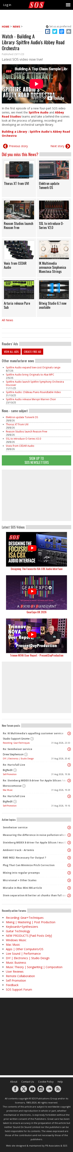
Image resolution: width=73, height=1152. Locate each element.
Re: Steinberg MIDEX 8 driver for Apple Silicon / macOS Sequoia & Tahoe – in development (35, 780)
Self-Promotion (10, 774)
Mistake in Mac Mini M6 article (22, 888)
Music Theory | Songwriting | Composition (34, 967)
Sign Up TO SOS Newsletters (37, 460)
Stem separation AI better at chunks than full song (35, 895)
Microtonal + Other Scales (19, 880)
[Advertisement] (36, 495)
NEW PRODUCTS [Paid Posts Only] (29, 936)
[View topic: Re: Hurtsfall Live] (69, 765)
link (19, 177)
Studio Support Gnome (16, 738)
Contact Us (27, 1081)
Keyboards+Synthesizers (22, 927)
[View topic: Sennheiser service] (69, 827)
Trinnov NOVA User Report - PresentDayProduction (36, 655)
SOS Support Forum (19, 989)
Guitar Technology (18, 931)
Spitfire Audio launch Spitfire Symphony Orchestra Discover (35, 383)
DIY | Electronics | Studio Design (18, 758)
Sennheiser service (15, 827)
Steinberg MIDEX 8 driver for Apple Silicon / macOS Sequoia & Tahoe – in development (35, 842)
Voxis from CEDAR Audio (20, 446)
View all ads (11, 351)
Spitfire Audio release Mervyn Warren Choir (31, 399)
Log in (7, 5)
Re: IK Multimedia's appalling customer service (33, 733)
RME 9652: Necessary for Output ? (24, 857)
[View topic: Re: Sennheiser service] (69, 749)
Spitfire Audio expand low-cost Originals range (33, 367)
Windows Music (16, 940)
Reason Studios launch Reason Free (26, 431)
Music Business (16, 962)
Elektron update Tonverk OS (22, 417)
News (16, 26)
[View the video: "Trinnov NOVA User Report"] (36, 635)
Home (5, 26)
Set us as (60, 26)
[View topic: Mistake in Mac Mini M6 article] (69, 888)
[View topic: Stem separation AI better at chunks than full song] (69, 895)
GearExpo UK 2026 (36, 612)
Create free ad (32, 351)
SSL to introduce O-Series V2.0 (23, 438)
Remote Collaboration (20, 976)
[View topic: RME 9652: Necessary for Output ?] (69, 858)
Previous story (18, 146)
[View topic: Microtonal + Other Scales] (69, 880)
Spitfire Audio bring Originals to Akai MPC (30, 374)
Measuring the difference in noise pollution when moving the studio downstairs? (35, 835)
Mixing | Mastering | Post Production (30, 922)
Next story (57, 146)
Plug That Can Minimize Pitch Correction (29, 865)
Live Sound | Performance (23, 953)
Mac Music (8, 790)
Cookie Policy (46, 1081)
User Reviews (15, 971)
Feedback (12, 985)
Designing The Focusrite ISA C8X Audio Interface (36, 569)
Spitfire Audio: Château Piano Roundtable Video (33, 392)
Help (60, 1081)
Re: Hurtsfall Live (14, 765)
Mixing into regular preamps (21, 872)
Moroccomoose (12, 786)
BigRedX (8, 770)
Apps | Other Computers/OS (24, 949)
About (13, 1081)
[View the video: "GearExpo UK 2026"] (36, 592)
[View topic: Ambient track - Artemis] (69, 850)
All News (7, 320)
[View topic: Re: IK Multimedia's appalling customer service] (69, 733)
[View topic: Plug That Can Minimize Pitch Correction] (69, 865)
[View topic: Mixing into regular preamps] (69, 873)
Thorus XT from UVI (17, 424)
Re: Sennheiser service (17, 749)
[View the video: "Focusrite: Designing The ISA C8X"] (36, 549)
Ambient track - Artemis (18, 850)
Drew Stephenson (13, 754)
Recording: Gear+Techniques (16, 742)
